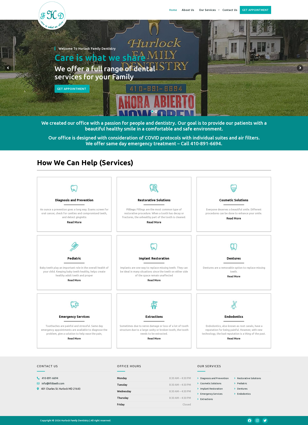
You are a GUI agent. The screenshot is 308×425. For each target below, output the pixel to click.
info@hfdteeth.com (53, 383)
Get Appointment (255, 10)
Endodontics (244, 393)
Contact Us (229, 10)
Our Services (207, 10)
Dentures (242, 388)
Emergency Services (211, 393)
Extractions (206, 399)
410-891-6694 (205, 143)
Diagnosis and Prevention (214, 378)
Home (173, 10)
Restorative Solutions (249, 378)
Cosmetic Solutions (210, 383)
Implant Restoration (211, 388)
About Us (188, 10)
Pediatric (242, 383)
